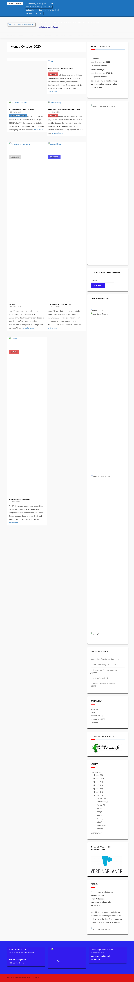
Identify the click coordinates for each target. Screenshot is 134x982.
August (99, 805)
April (98, 818)
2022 (97, 788)
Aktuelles (11, 35)
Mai (98, 815)
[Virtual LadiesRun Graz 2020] (27, 415)
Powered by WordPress (14, 978)
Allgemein (15, 157)
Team (31, 35)
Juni (98, 812)
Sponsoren (61, 35)
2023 (97, 785)
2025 (97, 778)
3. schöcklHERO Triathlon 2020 (59, 304)
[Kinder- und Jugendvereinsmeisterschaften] (66, 102)
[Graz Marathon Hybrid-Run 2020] (66, 61)
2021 (97, 792)
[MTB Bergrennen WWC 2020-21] (27, 102)
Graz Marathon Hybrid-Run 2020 (60, 68)
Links (88, 35)
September (101, 801)
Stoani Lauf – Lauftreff (34, 13)
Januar (99, 829)
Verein (21, 35)
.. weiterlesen (38, 130)
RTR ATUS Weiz (48, 26)
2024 (97, 782)
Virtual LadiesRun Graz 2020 (19, 499)
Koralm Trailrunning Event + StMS (39, 7)
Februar (100, 825)
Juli (98, 808)
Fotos (80, 35)
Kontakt (96, 35)
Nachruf (12, 304)
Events (48, 35)
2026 (97, 775)
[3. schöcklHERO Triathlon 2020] (66, 220)
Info (70, 35)
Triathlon (54, 157)
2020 (97, 795)
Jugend (39, 35)
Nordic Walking (96, 716)
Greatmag (29, 978)
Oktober (100, 798)
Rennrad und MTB (18, 116)
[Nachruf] (27, 220)
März (99, 822)
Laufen (53, 74)
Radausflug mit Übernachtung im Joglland (42, 10)
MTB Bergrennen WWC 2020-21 (21, 109)
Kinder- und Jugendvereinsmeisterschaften (64, 109)
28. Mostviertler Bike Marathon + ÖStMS (103, 685)
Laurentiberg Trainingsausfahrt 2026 (40, 3)
